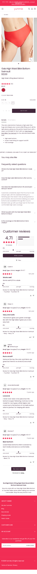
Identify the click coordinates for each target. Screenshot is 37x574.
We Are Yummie (6, 505)
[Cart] (35, 8)
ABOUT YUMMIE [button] (6, 501)
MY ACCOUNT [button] (6, 531)
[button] (2, 9)
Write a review (18, 255)
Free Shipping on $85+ (18, 4)
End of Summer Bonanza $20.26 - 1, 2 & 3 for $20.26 (22, 2)
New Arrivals (5, 512)
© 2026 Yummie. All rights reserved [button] (12, 561)
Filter (19, 260)
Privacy (15, 565)
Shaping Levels (6, 515)
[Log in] (32, 8)
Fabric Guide (5, 518)
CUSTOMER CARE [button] (7, 525)
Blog (2, 509)
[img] (13, 346)
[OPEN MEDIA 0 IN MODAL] (31, 59)
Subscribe (30, 545)
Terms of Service (6, 565)
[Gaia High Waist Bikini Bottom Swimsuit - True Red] (3, 90)
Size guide (33, 99)
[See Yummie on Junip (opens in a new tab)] (22, 473)
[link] (7, 84)
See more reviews (18, 469)
